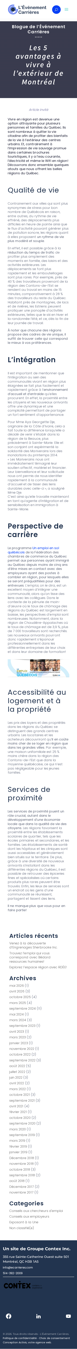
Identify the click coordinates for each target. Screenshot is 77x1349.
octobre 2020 (20, 1117)
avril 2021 (16, 1106)
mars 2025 (17, 1003)
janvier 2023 (18, 1043)
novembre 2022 (21, 1049)
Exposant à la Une (23, 1222)
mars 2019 (17, 1140)
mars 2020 (17, 1129)
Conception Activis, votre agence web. (27, 1342)
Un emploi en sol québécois (33, 550)
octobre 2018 (19, 1169)
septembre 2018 (22, 1175)
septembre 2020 (22, 1123)
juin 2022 (16, 1077)
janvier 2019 (18, 1152)
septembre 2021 (22, 1100)
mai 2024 (16, 1014)
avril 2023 (16, 1031)
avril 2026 (17, 991)
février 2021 (18, 1112)
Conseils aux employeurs (29, 1216)
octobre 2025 (20, 997)
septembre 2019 (22, 1135)
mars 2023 (17, 1037)
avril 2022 (16, 1083)
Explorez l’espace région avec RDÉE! (38, 967)
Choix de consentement (54, 1338)
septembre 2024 (22, 1008)
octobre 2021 (19, 1094)
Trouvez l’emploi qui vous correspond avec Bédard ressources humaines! (30, 957)
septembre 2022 (22, 1060)
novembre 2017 (21, 1192)
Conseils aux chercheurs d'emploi (36, 1211)
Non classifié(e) (21, 1228)
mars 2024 (17, 1020)
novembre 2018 (21, 1163)
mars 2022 (17, 1089)
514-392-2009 (13, 1273)
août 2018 (17, 1181)
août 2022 (17, 1066)
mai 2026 (16, 985)
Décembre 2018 (21, 1158)
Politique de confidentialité (20, 1338)
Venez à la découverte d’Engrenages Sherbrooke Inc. (33, 945)
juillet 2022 (17, 1072)
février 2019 (18, 1146)
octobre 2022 (20, 1054)
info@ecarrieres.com (18, 1267)
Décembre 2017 (21, 1186)
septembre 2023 (22, 1025)
